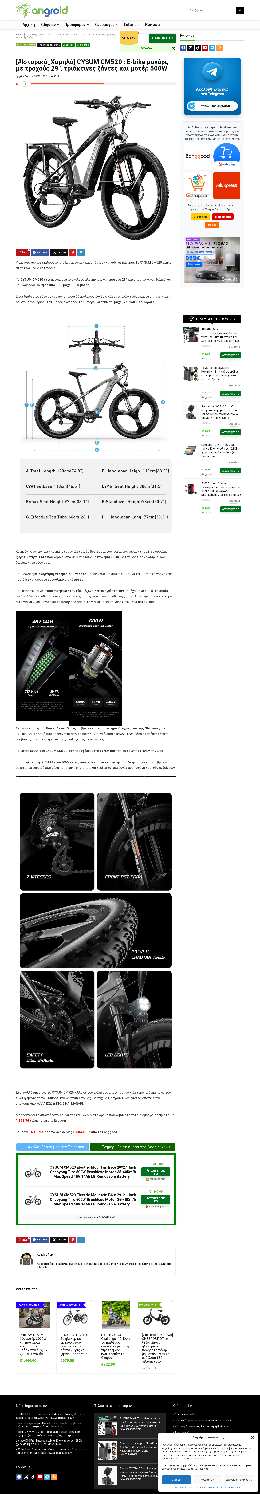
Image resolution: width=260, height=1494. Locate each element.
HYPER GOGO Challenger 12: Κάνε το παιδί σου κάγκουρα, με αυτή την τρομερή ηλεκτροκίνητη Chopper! (116, 1346)
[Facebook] (183, 48)
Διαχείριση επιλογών (239, 1479)
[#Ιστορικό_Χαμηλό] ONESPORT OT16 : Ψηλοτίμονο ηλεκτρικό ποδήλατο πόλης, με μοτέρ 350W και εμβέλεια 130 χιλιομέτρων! (157, 1348)
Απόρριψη (207, 1479)
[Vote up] (25, 84)
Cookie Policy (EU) (186, 1414)
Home (19, 34)
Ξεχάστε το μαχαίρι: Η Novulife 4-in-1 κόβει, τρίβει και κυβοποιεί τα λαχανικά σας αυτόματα (140, 1447)
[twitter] (190, 48)
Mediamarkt (223, 216)
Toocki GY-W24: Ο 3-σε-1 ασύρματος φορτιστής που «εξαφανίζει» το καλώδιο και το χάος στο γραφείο (141, 1472)
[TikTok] (198, 48)
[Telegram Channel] (212, 72)
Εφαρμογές (104, 24)
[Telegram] (212, 48)
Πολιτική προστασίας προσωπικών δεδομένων (214, 1487)
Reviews (152, 24)
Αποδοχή (176, 1479)
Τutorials (131, 24)
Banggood (68, 45)
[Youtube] (205, 48)
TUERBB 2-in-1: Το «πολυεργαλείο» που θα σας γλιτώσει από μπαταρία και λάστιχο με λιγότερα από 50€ (140, 1422)
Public (212, 224)
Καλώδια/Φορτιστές (130, 1429)
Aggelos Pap (22, 76)
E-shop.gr (200, 216)
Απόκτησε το (162, 38)
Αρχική (28, 24)
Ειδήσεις (48, 24)
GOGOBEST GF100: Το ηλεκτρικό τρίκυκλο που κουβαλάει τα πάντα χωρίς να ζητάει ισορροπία (74, 1344)
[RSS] (219, 48)
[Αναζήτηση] (240, 10)
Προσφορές (75, 24)
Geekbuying (83, 45)
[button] (252, 1437)
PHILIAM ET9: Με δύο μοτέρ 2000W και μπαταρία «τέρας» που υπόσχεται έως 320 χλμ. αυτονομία (34, 1344)
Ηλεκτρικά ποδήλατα (49, 45)
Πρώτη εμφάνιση (129, 1454)
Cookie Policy (180, 1487)
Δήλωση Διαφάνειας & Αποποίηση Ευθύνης (201, 1426)
